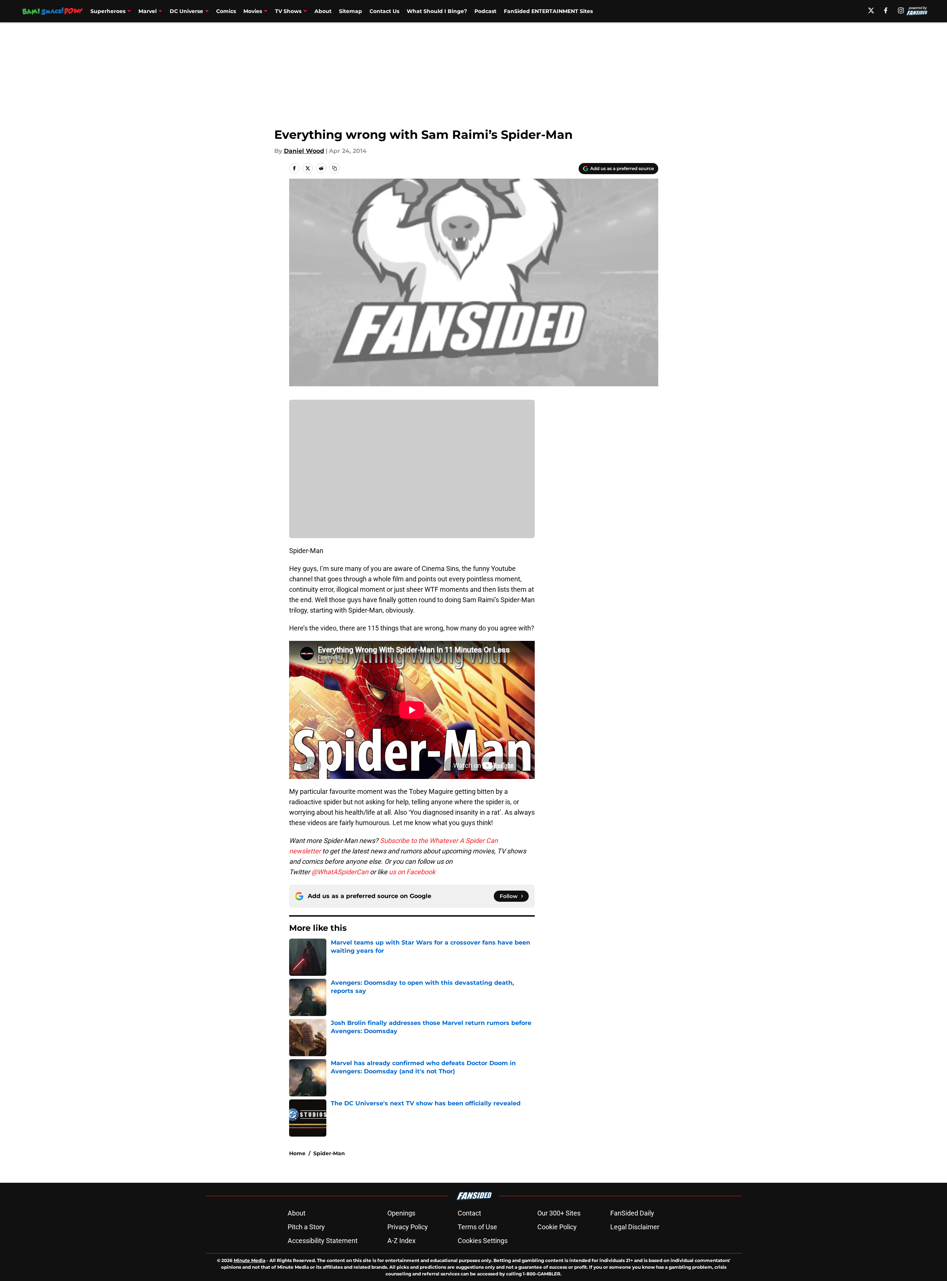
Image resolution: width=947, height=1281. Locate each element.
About (323, 11)
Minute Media (249, 1260)
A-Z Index (401, 1241)
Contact (469, 1213)
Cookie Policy (557, 1227)
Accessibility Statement (323, 1241)
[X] (871, 10)
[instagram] (901, 10)
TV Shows (288, 11)
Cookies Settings (483, 1241)
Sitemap (350, 11)
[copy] (334, 168)
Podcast (485, 11)
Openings (401, 1213)
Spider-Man (329, 1153)
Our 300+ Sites (558, 1213)
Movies (252, 11)
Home (297, 1153)
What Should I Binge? (437, 11)
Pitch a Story (306, 1227)
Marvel (147, 11)
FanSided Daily (632, 1213)
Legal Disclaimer (634, 1227)
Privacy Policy (407, 1227)
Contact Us (384, 11)
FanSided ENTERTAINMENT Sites (548, 11)
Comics (226, 11)
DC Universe (186, 11)
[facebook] (885, 10)
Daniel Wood (304, 150)
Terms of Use (477, 1227)
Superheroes (107, 11)
